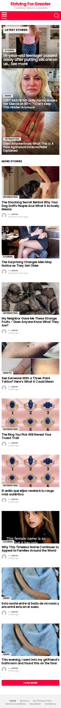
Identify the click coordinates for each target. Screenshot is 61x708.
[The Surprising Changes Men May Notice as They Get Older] (30, 242)
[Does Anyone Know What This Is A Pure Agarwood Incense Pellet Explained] (30, 133)
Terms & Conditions (15, 704)
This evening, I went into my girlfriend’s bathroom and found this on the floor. (30, 661)
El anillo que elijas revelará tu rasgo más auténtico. (28, 492)
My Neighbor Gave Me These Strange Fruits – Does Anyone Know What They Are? (30, 322)
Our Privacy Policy (42, 701)
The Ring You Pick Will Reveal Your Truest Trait (27, 436)
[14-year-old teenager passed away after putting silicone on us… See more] (30, 46)
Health (7, 372)
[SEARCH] (56, 16)
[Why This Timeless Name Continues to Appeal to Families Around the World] (30, 527)
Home (13, 701)
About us (24, 701)
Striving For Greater (30, 4)
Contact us (50, 704)
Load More (30, 682)
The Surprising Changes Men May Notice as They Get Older (27, 264)
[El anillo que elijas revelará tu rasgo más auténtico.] (30, 471)
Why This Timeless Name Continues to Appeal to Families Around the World (30, 549)
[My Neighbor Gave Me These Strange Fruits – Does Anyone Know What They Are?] (30, 298)
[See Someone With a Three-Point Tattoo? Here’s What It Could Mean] (30, 358)
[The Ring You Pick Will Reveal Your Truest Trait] (30, 414)
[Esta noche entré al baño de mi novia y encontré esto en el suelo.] (30, 583)
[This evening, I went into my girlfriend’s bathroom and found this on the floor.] (30, 640)
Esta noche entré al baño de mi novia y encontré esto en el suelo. (30, 605)
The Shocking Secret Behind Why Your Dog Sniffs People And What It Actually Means (30, 205)
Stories (9, 50)
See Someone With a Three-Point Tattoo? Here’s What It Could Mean (28, 380)
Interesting (12, 138)
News (8, 95)
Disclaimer (35, 704)
